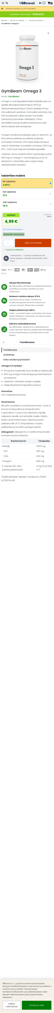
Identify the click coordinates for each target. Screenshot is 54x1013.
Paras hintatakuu (14, 229)
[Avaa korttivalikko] (3, 342)
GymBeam (13, 96)
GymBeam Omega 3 (10, 23)
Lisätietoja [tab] (8, 354)
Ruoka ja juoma (36, 20)
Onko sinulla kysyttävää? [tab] (16, 359)
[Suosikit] (45, 3)
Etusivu (4, 20)
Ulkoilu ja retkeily (17, 20)
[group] (27, 57)
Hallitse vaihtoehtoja (12, 1005)
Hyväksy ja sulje (36, 1005)
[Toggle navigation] (3, 3)
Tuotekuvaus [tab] (10, 349)
